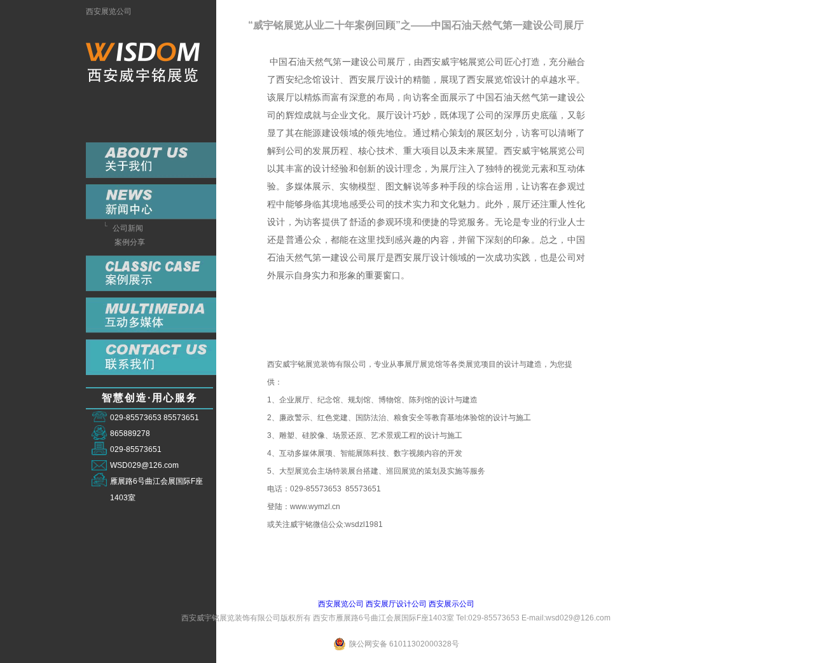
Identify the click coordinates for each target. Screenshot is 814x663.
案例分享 (129, 242)
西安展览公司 (109, 11)
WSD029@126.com (144, 465)
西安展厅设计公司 (396, 603)
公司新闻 (128, 228)
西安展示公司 (451, 603)
